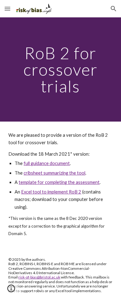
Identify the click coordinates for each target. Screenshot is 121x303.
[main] (60, 69)
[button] (7, 8)
